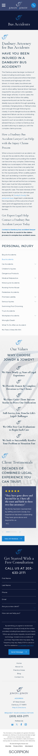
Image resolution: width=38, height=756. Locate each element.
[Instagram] (26, 724)
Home (19, 663)
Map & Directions (19, 707)
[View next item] (20, 532)
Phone (4, 592)
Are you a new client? (10, 606)
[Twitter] (17, 724)
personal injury (8, 198)
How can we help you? (11, 613)
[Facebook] (21, 724)
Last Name (6, 585)
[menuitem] (19, 254)
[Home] (18, 5)
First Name (6, 578)
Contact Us (19, 677)
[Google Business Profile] (12, 724)
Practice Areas (19, 670)
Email (4, 599)
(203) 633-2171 (19, 716)
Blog (19, 674)
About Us (19, 667)
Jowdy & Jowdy (20, 195)
